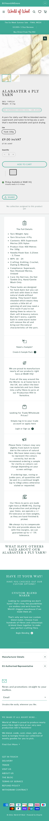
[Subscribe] (45, 697)
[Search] (34, 11)
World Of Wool (19, 815)
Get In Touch (10, 756)
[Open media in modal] (45, 38)
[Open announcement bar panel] (45, 3)
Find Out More (10, 744)
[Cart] (45, 11)
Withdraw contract (15, 789)
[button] (5, 173)
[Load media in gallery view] (6, 78)
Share (11, 197)
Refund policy (11, 785)
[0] (39, 11)
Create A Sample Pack (23, 352)
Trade (5, 765)
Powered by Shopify (34, 815)
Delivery (7, 760)
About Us (8, 773)
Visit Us (6, 769)
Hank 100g (9, 132)
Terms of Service (12, 781)
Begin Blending (22, 633)
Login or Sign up (22, 429)
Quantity (5, 150)
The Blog (7, 777)
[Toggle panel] (45, 657)
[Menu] (3, 11)
